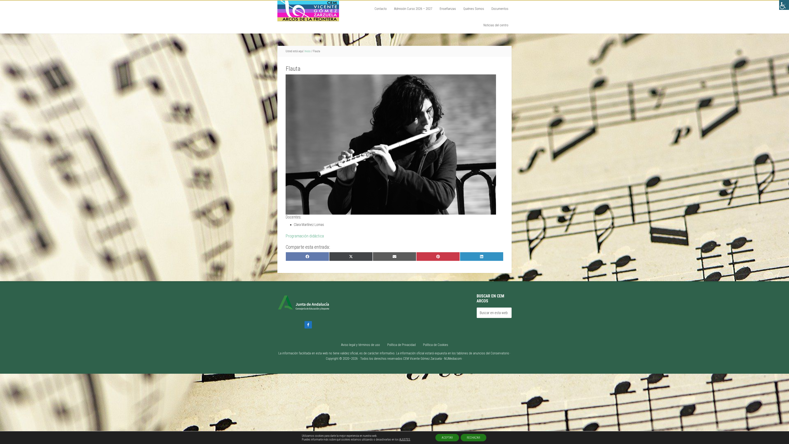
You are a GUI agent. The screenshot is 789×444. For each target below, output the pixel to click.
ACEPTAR (447, 437)
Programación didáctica (305, 236)
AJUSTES (404, 439)
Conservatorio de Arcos (308, 11)
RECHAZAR (473, 437)
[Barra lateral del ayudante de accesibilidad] (784, 5)
